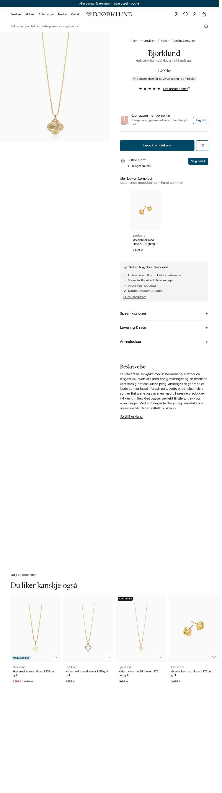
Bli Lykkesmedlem (134, 297)
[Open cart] (203, 14)
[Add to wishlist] (202, 145)
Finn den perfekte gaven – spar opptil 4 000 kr (109, 4)
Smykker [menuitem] (16, 14)
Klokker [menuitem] (30, 14)
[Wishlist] (185, 14)
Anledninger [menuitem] (47, 14)
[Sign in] (195, 14)
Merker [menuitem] (63, 14)
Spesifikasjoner (133, 313)
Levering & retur (134, 327)
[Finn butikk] (176, 14)
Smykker (149, 41)
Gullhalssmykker (185, 41)
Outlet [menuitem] (75, 14)
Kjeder (164, 41)
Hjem (134, 41)
